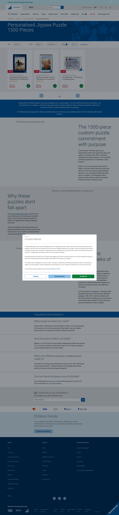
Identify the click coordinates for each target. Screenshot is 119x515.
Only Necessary (59, 276)
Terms (58, 269)
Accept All (83, 276)
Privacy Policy (50, 269)
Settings (35, 276)
